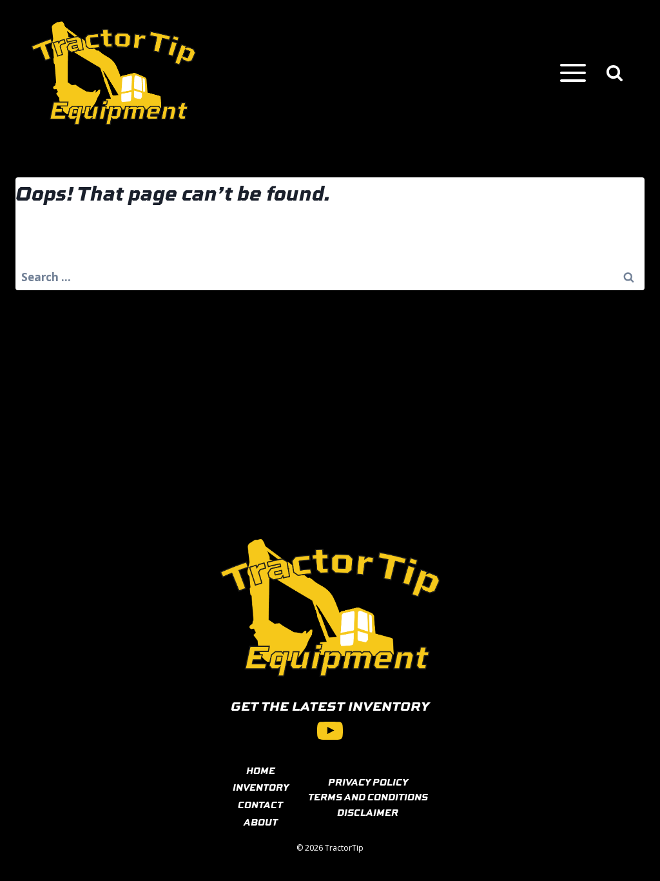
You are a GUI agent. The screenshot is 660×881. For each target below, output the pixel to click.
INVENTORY (261, 786)
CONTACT (260, 804)
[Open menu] (573, 73)
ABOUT (261, 821)
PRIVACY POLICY (368, 781)
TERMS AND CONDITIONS (368, 796)
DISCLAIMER (367, 812)
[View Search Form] (614, 73)
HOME (260, 770)
